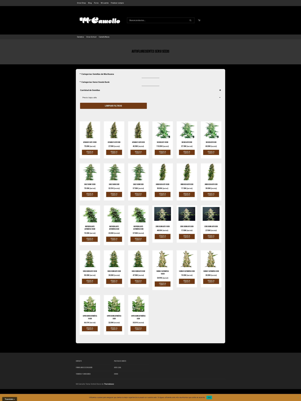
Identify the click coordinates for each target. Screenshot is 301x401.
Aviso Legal (117, 367)
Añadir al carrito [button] (89, 152)
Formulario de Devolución (84, 367)
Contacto (79, 361)
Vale (209, 397)
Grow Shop (81, 3)
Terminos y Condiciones (83, 374)
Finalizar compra (117, 3)
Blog (90, 3)
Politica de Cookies (120, 361)
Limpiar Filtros (113, 106)
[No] (298, 397)
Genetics (80, 37)
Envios (116, 374)
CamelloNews (104, 37)
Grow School (91, 37)
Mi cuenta (105, 3)
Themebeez (109, 384)
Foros (96, 3)
